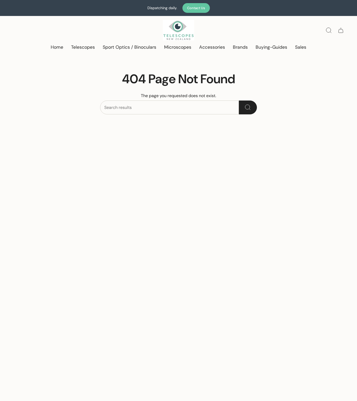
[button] (83, 47)
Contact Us (196, 8)
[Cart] (341, 30)
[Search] (248, 107)
